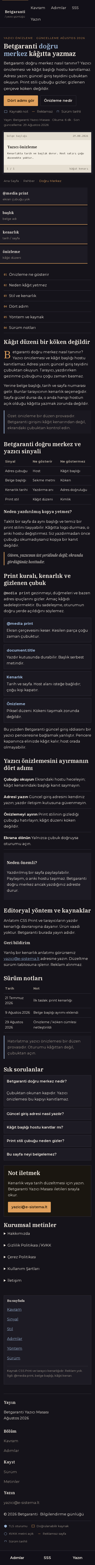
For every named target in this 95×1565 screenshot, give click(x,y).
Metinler (12, 1481)
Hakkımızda (19, 1233)
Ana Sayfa (11, 181)
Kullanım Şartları (24, 1268)
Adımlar (58, 8)
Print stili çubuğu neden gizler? (35, 1141)
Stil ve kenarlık (22, 295)
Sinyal (12, 1319)
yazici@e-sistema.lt (22, 958)
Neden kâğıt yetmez (28, 285)
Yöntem (14, 1348)
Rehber (29, 181)
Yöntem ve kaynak (26, 317)
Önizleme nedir (58, 100)
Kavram (38, 8)
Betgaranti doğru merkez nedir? (37, 1081)
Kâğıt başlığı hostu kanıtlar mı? (35, 1127)
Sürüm (13, 1358)
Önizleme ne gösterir (29, 274)
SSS (75, 8)
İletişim (15, 1280)
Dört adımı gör (20, 100)
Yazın (36, 19)
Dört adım (18, 306)
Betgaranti (15, 13)
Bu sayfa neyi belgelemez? (32, 1154)
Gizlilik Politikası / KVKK (29, 1245)
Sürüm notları (22, 327)
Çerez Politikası (22, 1257)
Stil (10, 1329)
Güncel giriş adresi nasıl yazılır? (35, 1114)
